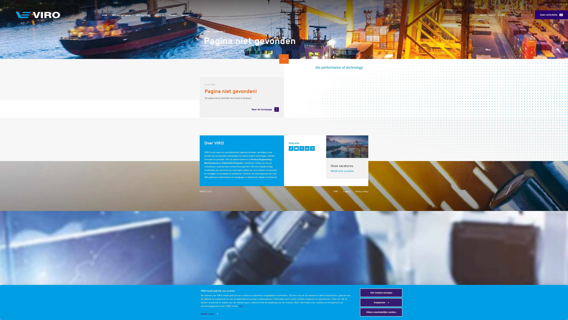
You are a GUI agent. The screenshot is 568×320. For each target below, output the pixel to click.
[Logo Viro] (55, 15)
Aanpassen (379, 302)
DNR (336, 191)
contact (173, 15)
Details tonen (207, 314)
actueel (185, 15)
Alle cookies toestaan (381, 292)
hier (241, 306)
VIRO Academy (143, 15)
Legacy (346, 191)
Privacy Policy (361, 191)
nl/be (501, 15)
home (104, 15)
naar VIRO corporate (488, 15)
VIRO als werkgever (121, 15)
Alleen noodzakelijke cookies (381, 312)
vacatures (159, 15)
